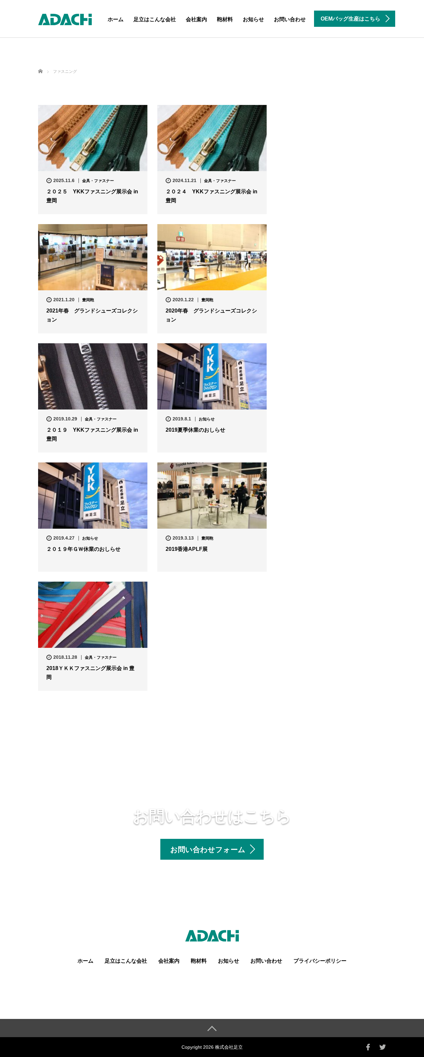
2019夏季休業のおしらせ (195, 430)
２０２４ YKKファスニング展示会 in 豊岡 (211, 196)
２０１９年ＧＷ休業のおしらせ (83, 549)
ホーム (116, 19)
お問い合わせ (290, 19)
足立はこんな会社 (154, 19)
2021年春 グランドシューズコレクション (92, 315)
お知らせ (253, 19)
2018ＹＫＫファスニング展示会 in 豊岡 (90, 672)
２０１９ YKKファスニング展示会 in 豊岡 (92, 434)
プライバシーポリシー (319, 961)
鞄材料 (225, 19)
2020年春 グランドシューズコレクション (211, 315)
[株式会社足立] (65, 18)
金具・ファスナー (98, 180)
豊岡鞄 (88, 300)
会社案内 (196, 19)
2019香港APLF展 (187, 549)
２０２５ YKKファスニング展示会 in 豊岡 (92, 196)
